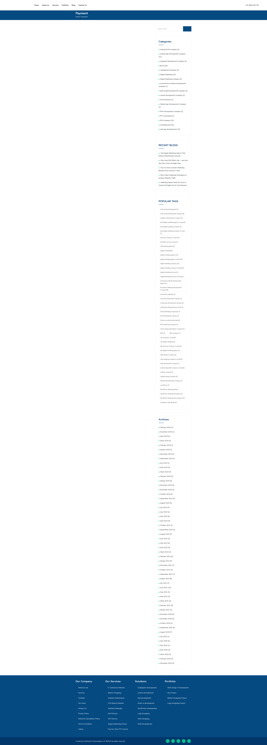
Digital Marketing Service (117, 724)
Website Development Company (171, 381)
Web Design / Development (178, 688)
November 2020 (166, 619)
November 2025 (166, 432)
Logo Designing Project (176, 703)
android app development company (173, 54)
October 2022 (165, 525)
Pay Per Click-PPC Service (118, 729)
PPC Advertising (166, 116)
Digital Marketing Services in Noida (172, 277)
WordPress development (169, 389)
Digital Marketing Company (169, 79)
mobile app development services (171, 307)
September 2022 (166, 530)
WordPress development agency (171, 394)
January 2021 (164, 610)
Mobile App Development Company (173, 104)
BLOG (162, 66)
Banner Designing (114, 693)
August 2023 (164, 503)
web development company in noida (172, 368)
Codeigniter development (147, 688)
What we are (83, 688)
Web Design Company (168, 355)
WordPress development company (172, 398)
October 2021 (165, 570)
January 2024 (164, 481)
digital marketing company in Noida (172, 268)
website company (166, 372)
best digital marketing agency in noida (172, 222)
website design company (169, 377)
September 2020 (166, 628)
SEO (162, 333)
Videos (81, 729)
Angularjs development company (171, 218)
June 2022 (163, 539)
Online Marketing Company (169, 316)
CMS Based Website (116, 703)
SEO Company (165, 120)
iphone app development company (172, 91)
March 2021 (164, 601)
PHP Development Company (170, 111)
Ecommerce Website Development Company (170, 289)
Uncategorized (165, 125)
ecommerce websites (167, 294)
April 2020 (164, 650)
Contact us (82, 5)
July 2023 (163, 507)
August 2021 (164, 579)
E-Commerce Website (116, 688)
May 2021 (163, 592)
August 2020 (164, 632)
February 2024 (165, 476)
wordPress (164, 385)
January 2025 (164, 450)
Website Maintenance (116, 698)
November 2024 (166, 454)
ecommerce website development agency (170, 282)
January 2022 (164, 561)
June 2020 (163, 641)
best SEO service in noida (169, 242)
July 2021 (163, 583)
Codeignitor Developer (168, 70)
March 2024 (164, 472)
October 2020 (165, 623)
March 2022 (164, 552)
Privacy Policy (83, 713)
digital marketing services (169, 272)
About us (45, 5)
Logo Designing (143, 713)
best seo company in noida (169, 238)
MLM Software (165, 100)
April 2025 (164, 436)
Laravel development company (171, 95)
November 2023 (166, 490)
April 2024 (164, 467)
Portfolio (65, 5)
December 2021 (166, 565)
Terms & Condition (85, 724)
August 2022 (164, 534)
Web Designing (143, 719)
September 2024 (166, 459)
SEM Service (113, 713)
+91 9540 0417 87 (252, 5)
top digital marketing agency (170, 350)
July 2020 (163, 637)
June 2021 (163, 588)
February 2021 (165, 605)
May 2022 (163, 543)
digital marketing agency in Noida (171, 259)
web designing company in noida (171, 359)
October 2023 (165, 494)
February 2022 (165, 556)
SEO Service (112, 719)
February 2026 (165, 427)
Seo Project (171, 693)
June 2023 (163, 512)
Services (55, 5)
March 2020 (164, 654)
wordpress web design (168, 402)
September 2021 (166, 574)
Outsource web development (170, 320)
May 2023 (163, 516)
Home (36, 5)
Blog (73, 5)
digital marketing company (169, 264)
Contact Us (82, 708)
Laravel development (146, 693)
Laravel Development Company (171, 299)
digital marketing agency (169, 255)
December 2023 (166, 485)
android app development (169, 209)
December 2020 (166, 614)
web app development (168, 129)
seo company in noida (168, 338)
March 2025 (164, 441)
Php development (144, 698)
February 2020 (165, 659)
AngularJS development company (172, 61)
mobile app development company (172, 303)
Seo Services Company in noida (171, 346)
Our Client (82, 703)
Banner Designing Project (177, 698)
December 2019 (166, 663)
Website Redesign (115, 708)
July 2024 (163, 463)
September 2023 (166, 499)
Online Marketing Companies (170, 312)
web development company (169, 363)
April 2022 (164, 547)
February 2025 (165, 445)
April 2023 (164, 521)
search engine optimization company (172, 329)
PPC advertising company (169, 325)
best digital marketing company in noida (172, 232)
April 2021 (164, 596)
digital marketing (166, 251)
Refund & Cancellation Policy (89, 719)
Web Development (145, 724)
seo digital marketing (167, 342)
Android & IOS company (168, 49)
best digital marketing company (170, 227)
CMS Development (167, 246)
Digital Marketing (166, 75)
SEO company (175, 333)
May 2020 (163, 645)
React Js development (146, 703)
